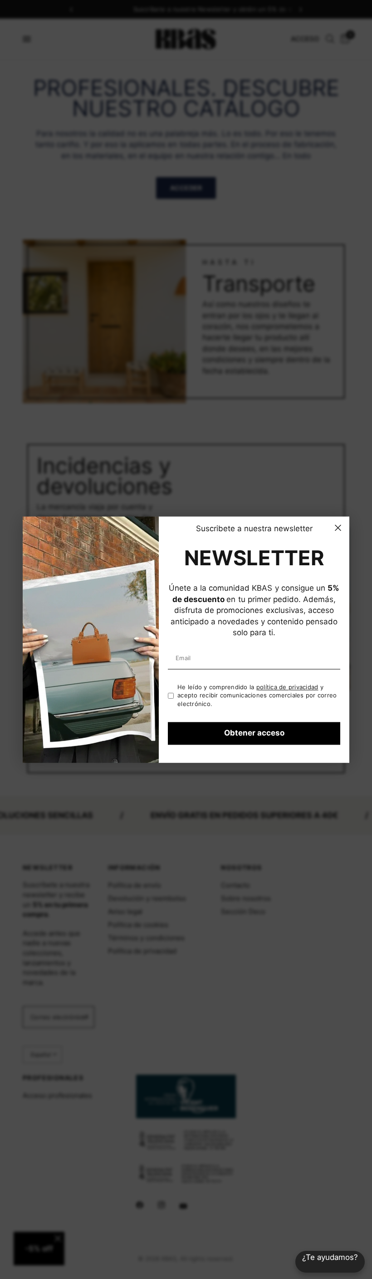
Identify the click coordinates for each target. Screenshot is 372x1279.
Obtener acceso (254, 733)
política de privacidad (287, 687)
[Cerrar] (338, 527)
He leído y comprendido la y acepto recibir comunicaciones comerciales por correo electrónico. (257, 695)
